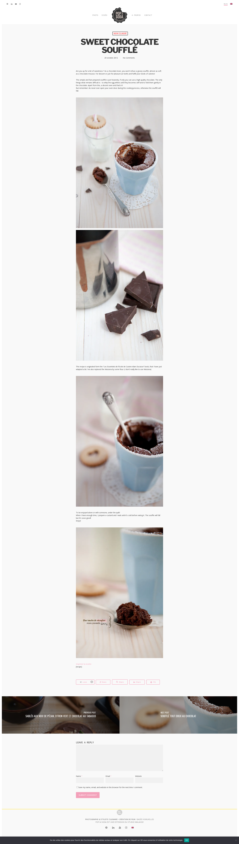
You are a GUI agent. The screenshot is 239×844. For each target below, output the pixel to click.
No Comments (129, 58)
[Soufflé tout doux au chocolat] (178, 715)
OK (186, 840)
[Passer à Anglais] (231, 4)
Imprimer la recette (83, 664)
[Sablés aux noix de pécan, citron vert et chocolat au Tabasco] (61, 715)
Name (79, 776)
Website (138, 776)
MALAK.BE (139, 822)
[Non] (236, 840)
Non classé (120, 33)
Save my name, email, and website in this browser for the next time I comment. (110, 787)
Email (108, 776)
